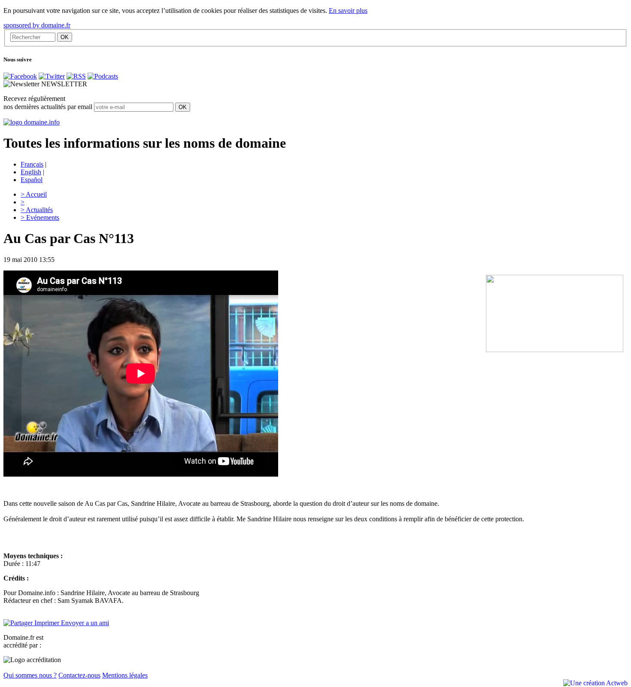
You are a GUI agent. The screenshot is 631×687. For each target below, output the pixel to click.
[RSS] (76, 76)
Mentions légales (125, 675)
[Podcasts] (103, 76)
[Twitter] (52, 76)
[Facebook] (20, 76)
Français (32, 164)
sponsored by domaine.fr (36, 25)
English (31, 172)
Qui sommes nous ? (30, 675)
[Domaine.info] (31, 122)
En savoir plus (348, 10)
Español (31, 179)
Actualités (37, 209)
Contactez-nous (79, 675)
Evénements (40, 217)
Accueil (34, 194)
